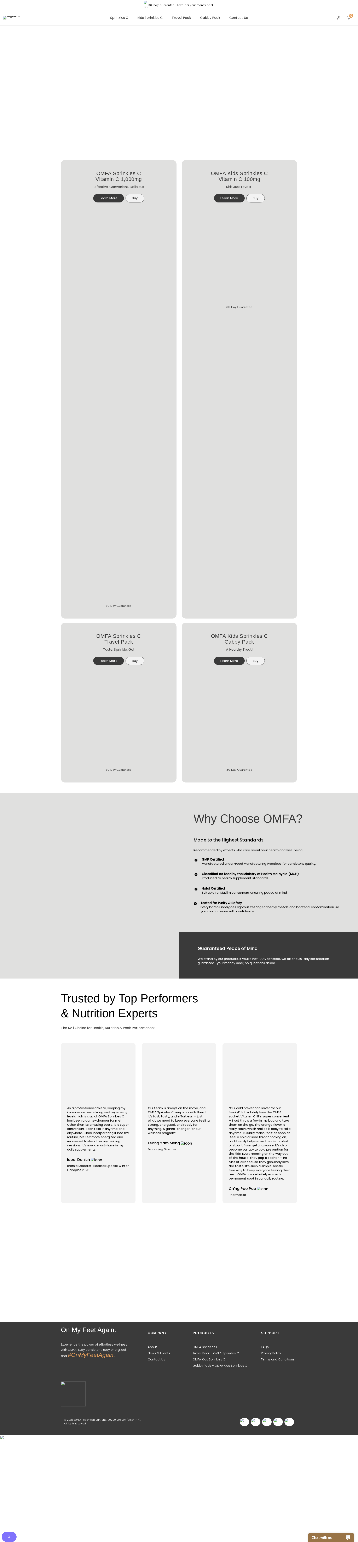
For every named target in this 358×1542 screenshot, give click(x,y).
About (152, 1347)
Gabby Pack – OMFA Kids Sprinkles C (220, 1365)
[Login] (339, 18)
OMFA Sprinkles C (206, 1347)
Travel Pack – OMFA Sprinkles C (216, 1353)
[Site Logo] (12, 17)
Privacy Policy (271, 1353)
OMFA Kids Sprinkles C (209, 1359)
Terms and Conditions (278, 1359)
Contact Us (156, 1359)
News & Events (159, 1353)
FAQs (265, 1347)
